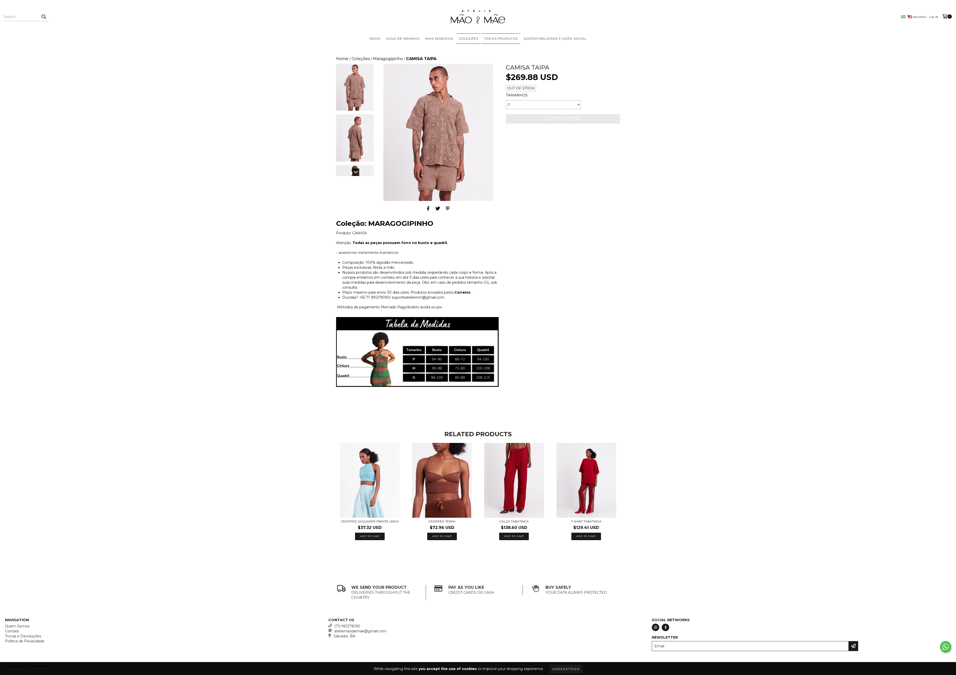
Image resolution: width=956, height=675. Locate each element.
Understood (566, 669)
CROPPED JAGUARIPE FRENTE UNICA (370, 521)
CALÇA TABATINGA (514, 521)
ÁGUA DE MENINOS (402, 38)
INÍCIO (374, 38)
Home (342, 58)
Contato (12, 631)
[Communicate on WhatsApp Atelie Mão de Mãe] (945, 647)
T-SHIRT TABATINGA (586, 521)
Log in (933, 17)
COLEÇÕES (468, 38)
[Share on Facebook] (428, 208)
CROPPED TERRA (442, 521)
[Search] (44, 16)
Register (919, 17)
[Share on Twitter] (437, 208)
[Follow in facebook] (665, 627)
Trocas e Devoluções (23, 636)
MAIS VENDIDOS (439, 38)
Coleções (361, 58)
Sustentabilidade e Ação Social (555, 38)
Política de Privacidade (24, 641)
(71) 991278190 (347, 626)
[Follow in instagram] (655, 627)
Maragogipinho (388, 58)
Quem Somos (17, 626)
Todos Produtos (501, 38)
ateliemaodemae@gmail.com (360, 631)
